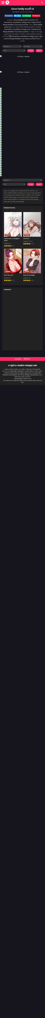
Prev (31, 50)
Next (38, 50)
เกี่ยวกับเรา (27, 359)
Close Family (28, 12)
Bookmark (18, 359)
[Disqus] (22, 321)
